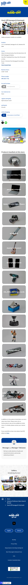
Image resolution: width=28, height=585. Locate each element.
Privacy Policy (14, 543)
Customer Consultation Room (14, 560)
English (9, 530)
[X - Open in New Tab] (2, 122)
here (8, 433)
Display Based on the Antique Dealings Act (14, 548)
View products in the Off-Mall (13, 115)
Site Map (14, 539)
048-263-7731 (5, 78)
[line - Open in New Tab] (6, 122)
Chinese (19, 530)
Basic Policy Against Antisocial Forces (14, 552)
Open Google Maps (6, 65)
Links (14, 556)
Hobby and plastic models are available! (11, 37)
